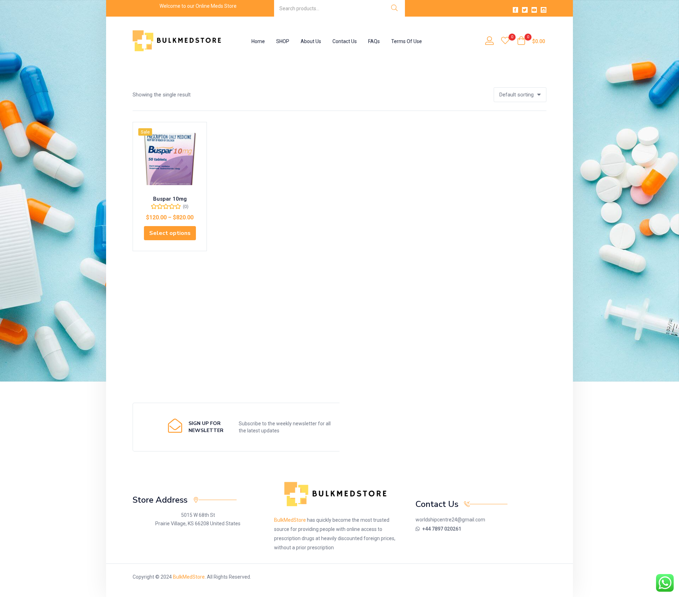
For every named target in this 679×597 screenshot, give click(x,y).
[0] (505, 41)
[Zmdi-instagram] (543, 10)
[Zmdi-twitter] (525, 10)
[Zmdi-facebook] (515, 10)
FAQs (374, 41)
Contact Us (344, 41)
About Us (311, 41)
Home (258, 41)
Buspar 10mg (170, 199)
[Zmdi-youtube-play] (534, 10)
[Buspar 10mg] (170, 159)
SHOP (282, 41)
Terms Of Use (406, 41)
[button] (531, 41)
